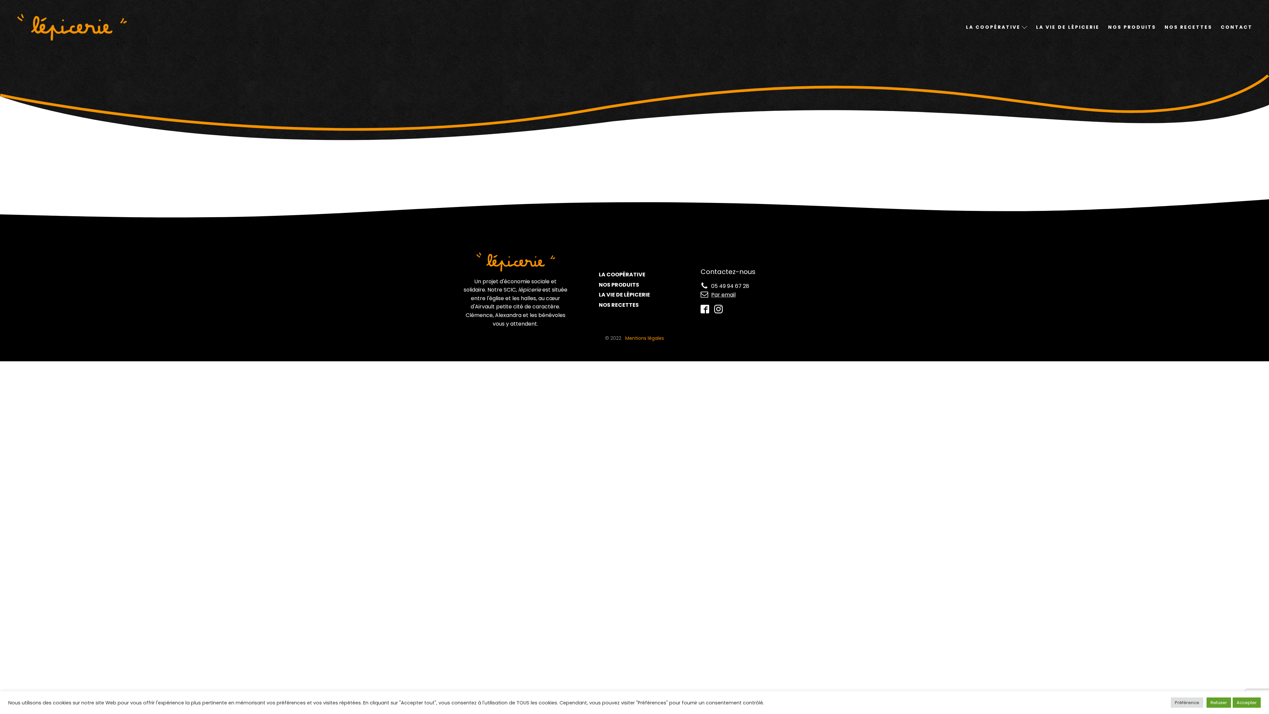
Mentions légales (644, 338)
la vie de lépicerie (624, 294)
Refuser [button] (1219, 702)
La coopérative (622, 274)
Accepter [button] (1247, 702)
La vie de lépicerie (1067, 27)
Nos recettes (1188, 27)
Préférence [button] (1187, 702)
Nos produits (1132, 27)
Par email (723, 294)
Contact (1236, 27)
